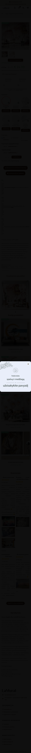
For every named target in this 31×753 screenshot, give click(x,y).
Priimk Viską (15, 384)
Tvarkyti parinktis (15, 389)
